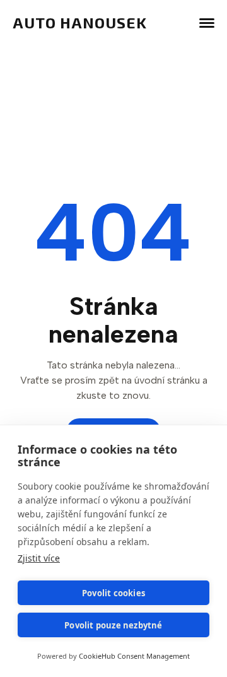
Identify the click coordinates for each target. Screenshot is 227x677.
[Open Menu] (206, 22)
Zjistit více (39, 558)
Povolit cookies (113, 593)
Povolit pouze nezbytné (113, 625)
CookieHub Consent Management (134, 656)
